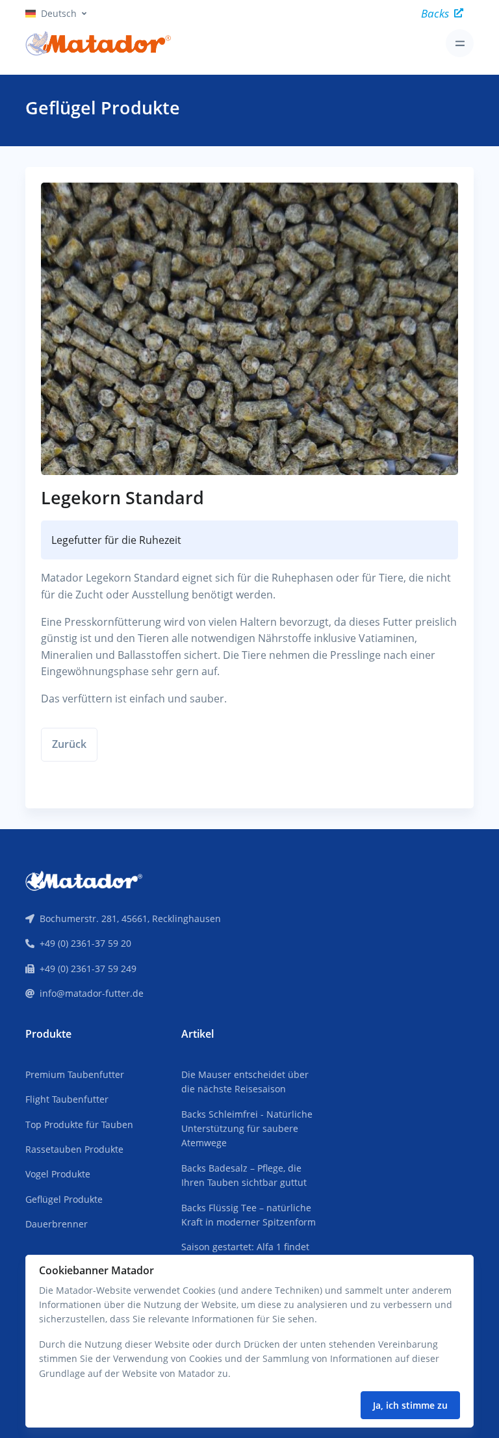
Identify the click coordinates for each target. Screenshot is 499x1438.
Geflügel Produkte (64, 1199)
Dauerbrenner (56, 1224)
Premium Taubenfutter (74, 1074)
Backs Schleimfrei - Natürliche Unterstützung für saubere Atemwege (247, 1128)
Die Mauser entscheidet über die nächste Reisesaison (245, 1081)
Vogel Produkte (57, 1174)
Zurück (69, 744)
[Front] (83, 880)
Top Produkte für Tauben (79, 1124)
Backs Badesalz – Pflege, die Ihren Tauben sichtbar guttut (244, 1175)
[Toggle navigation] (460, 43)
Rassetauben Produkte (74, 1149)
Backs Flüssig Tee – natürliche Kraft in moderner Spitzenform (248, 1214)
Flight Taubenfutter (67, 1099)
